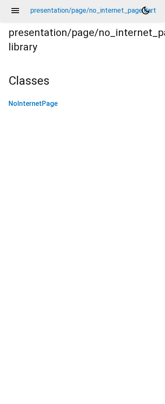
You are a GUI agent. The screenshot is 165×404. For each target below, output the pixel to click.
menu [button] (15, 11)
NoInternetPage (33, 104)
